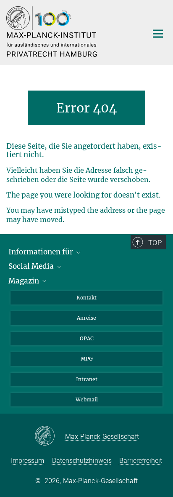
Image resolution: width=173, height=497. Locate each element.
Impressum (27, 461)
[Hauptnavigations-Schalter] (157, 33)
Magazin (24, 281)
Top (155, 242)
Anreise (86, 318)
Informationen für (41, 252)
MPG (87, 358)
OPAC (87, 338)
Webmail (87, 399)
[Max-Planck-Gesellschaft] (49, 436)
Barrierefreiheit (140, 461)
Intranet (86, 379)
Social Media (31, 266)
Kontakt (86, 297)
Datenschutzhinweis (82, 461)
